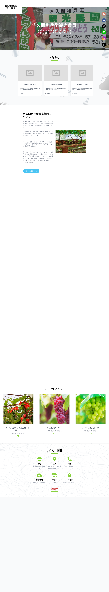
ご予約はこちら (31, 171)
